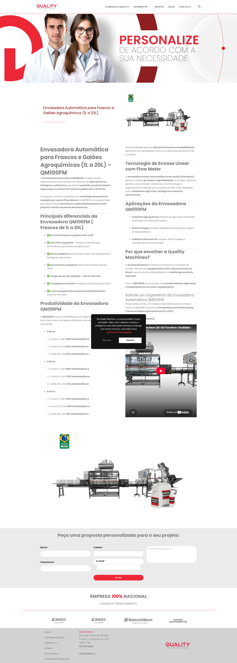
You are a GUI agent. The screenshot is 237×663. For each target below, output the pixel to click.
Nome (44, 547)
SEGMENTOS (140, 6)
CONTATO (185, 6)
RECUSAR (107, 340)
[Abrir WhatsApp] (7, 656)
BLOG (171, 6)
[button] (148, 7)
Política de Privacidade (119, 332)
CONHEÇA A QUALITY (117, 6)
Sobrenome (47, 562)
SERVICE (159, 6)
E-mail (101, 561)
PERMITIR (130, 340)
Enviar (118, 577)
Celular (98, 547)
